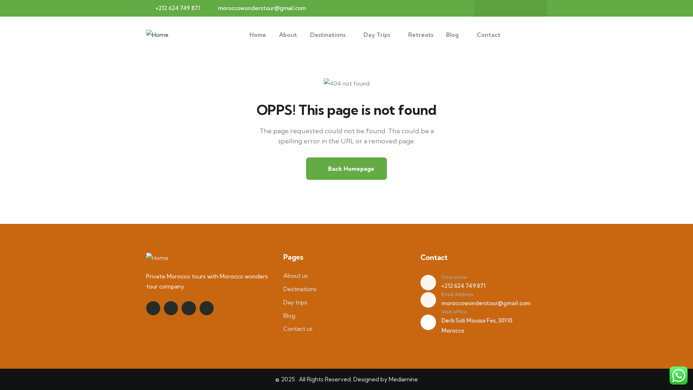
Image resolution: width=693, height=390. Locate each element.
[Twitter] (503, 8)
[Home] (157, 35)
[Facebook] (489, 8)
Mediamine (403, 379)
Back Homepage (350, 168)
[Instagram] (517, 8)
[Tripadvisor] (531, 8)
